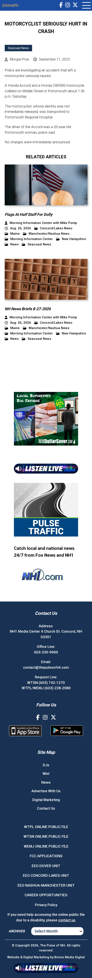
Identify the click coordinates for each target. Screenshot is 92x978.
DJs (46, 765)
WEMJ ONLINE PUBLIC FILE (46, 846)
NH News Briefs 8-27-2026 (28, 309)
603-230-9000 (46, 652)
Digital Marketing (46, 800)
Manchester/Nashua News (49, 233)
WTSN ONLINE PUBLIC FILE (46, 836)
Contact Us (46, 808)
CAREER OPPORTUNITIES (46, 895)
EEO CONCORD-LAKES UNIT (46, 875)
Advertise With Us (46, 791)
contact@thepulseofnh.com (46, 667)
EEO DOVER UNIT (46, 866)
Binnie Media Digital (69, 957)
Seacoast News (18, 48)
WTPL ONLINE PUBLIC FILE (46, 827)
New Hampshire (74, 239)
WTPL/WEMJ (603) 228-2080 (46, 688)
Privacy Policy (46, 905)
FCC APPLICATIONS (46, 856)
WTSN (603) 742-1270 (46, 682)
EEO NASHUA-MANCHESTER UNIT (46, 885)
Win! (46, 773)
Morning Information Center (31, 239)
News (14, 244)
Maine (15, 233)
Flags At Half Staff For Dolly (28, 214)
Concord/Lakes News (56, 228)
